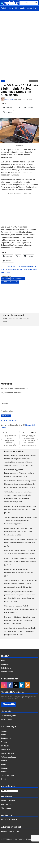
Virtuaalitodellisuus (8, 757)
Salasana (4, 404)
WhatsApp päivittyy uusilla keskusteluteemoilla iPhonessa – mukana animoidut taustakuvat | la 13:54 (19, 473)
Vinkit (3, 735)
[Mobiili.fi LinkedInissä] (21, 685)
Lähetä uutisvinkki (8, 801)
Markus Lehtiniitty (9, 99)
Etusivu (4, 661)
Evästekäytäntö (7, 719)
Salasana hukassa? (9, 420)
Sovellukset (5, 749)
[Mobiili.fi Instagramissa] (4, 685)
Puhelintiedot (6, 8)
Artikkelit (31, 8)
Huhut (3, 779)
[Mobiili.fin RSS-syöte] (27, 685)
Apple (2, 81)
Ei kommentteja (33, 81)
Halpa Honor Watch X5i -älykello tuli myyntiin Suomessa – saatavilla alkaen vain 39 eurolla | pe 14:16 (20, 561)
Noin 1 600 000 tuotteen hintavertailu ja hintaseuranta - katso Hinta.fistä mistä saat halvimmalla (19, 269)
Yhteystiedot (6, 808)
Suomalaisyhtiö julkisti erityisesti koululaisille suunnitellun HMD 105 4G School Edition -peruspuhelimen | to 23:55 (20, 631)
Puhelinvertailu (7, 672)
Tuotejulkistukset (7, 775)
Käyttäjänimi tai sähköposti (12, 393)
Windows (4, 768)
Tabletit (4, 742)
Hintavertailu (20, 8)
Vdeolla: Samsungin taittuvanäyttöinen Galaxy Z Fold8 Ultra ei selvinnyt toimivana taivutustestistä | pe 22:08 (20, 520)
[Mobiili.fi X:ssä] (16, 685)
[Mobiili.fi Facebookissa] (10, 685)
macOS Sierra (6, 279)
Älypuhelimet (6, 738)
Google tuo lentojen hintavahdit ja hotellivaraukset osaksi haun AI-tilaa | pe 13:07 (18, 572)
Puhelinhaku (6, 668)
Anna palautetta (7, 804)
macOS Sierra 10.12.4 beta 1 (10, 282)
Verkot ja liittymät (7, 753)
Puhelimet (5, 664)
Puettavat (4, 746)
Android (4, 761)
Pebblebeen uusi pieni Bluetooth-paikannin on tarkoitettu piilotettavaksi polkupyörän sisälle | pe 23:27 (20, 509)
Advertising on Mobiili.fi (10, 831)
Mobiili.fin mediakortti (9, 820)
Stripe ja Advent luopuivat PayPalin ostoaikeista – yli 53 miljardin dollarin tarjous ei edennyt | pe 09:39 (20, 609)
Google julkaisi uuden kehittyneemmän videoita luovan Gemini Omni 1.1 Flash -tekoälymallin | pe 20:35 (18, 531)
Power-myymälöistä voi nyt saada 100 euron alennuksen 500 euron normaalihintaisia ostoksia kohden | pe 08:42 (20, 620)
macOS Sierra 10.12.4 (17, 279)
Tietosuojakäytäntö (8, 716)
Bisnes (3, 772)
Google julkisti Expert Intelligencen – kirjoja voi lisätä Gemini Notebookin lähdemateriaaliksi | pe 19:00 (20, 543)
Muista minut (7, 411)
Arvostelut (5, 731)
